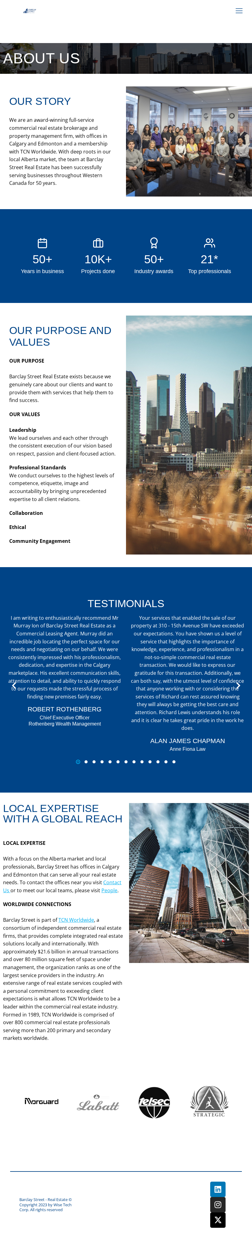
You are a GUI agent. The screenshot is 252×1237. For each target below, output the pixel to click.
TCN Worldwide (76, 920)
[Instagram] (218, 1204)
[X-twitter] (218, 1220)
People (109, 890)
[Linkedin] (218, 1189)
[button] (239, 11)
